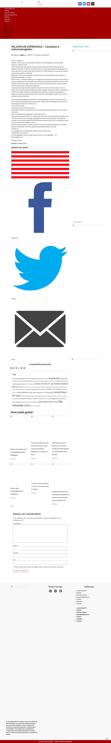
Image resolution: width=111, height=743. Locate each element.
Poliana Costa (22, 143)
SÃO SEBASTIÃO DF (48, 402)
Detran (31, 384)
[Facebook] (80, 3)
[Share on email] (24, 368)
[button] (55, 23)
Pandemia (17, 398)
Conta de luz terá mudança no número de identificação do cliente (40, 486)
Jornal (49, 392)
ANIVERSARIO (44, 378)
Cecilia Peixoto (29, 381)
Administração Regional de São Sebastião (26, 378)
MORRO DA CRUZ (57, 396)
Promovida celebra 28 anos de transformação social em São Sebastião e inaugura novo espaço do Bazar (40, 448)
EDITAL (19, 387)
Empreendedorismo (10, 15)
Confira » (13, 459)
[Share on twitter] (13, 368)
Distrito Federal (9, 13)
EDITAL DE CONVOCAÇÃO (30, 387)
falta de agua (36, 389)
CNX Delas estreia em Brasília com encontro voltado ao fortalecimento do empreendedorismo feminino (60, 448)
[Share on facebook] (11, 368)
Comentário (17, 523)
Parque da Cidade (26, 398)
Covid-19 (59, 381)
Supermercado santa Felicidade (30, 402)
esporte (28, 389)
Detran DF (41, 384)
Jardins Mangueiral (38, 392)
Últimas (6, 10)
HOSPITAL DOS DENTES (55, 389)
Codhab (51, 381)
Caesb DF (15, 381)
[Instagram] (92, 3)
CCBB (21, 381)
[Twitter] (84, 3)
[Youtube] (88, 3)
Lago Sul (34, 396)
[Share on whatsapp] (19, 368)
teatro (32, 406)
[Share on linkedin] (16, 368)
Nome (15, 545)
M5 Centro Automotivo (45, 396)
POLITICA (47, 398)
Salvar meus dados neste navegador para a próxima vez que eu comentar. (39, 567)
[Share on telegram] (21, 368)
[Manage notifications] (107, 739)
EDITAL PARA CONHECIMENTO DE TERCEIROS (49, 387)
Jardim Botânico (24, 392)
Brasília (54, 378)
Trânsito (37, 405)
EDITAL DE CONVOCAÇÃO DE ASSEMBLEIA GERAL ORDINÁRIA (18, 452)
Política (6, 17)
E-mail (15, 553)
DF (50, 384)
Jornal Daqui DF (9, 8)
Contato (7, 21)
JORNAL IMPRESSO (26, 396)
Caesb (63, 378)
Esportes (7, 19)
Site (14, 559)
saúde (18, 402)
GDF (43, 389)
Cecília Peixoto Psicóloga (42, 381)
